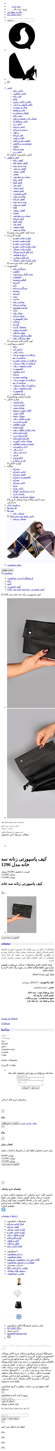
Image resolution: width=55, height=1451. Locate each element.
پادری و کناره (19, 460)
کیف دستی (18, 188)
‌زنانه (15, 346)
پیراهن (16, 132)
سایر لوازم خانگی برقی (24, 430)
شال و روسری (20, 107)
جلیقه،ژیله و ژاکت (22, 140)
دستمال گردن (19, 327)
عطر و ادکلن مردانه (22, 335)
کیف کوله (17, 182)
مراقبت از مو (19, 357)
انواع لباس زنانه (14, 1246)
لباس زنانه (18, 90)
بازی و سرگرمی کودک (24, 491)
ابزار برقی (18, 449)
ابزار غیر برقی (20, 452)
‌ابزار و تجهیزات (20, 446)
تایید (4, 1418)
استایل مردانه (19, 519)
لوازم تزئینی (18, 405)
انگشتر (16, 271)
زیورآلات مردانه (20, 288)
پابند (15, 285)
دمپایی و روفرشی (21, 177)
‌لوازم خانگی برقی (21, 419)
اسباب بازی (18, 494)
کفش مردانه (19, 199)
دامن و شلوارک (20, 121)
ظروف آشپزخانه (21, 438)
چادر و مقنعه (19, 110)
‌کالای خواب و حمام (22, 410)
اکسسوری (18, 369)
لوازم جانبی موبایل (22, 249)
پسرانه (16, 480)
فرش (15, 455)
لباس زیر (17, 124)
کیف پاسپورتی (20, 193)
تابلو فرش (18, 458)
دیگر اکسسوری (20, 318)
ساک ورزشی (19, 196)
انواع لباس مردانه (15, 1224)
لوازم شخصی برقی (22, 366)
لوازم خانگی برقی (15, 1235)
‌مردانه (16, 374)
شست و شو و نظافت (23, 444)
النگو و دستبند (19, 280)
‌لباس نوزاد (18, 488)
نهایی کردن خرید (28, 1123)
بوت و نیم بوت (20, 166)
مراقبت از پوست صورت (25, 360)
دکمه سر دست (20, 330)
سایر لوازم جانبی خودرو (24, 246)
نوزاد (15, 485)
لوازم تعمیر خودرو (21, 241)
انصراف (25, 1088)
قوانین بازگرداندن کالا (17, 1268)
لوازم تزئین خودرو (21, 243)
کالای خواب (18, 413)
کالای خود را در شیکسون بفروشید (23, 1259)
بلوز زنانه (17, 96)
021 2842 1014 (14, 1328)
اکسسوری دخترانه (22, 477)
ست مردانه (18, 149)
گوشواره (17, 277)
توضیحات (5, 943)
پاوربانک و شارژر (21, 257)
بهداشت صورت (20, 377)
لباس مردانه (19, 127)
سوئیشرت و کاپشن (22, 143)
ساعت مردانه (19, 305)
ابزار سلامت (19, 371)
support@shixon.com (17, 1333)
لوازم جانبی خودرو (22, 238)
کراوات (16, 321)
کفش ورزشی (19, 168)
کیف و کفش (13, 1240)
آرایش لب (17, 349)
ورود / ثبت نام (20, 9)
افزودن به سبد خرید (10, 937)
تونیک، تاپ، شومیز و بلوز (25, 118)
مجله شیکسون (14, 1257)
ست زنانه (17, 115)
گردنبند (16, 282)
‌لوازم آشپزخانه (20, 433)
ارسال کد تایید (8, 1401)
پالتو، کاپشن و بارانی (22, 104)
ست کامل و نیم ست (23, 274)
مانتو (15, 99)
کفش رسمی (19, 171)
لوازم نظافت (19, 424)
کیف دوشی (18, 191)
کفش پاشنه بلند (20, 163)
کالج (15, 207)
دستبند (16, 291)
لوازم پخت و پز (20, 421)
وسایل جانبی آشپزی (22, 441)
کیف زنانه (17, 179)
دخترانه (16, 469)
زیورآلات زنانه (19, 268)
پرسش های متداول (16, 1270)
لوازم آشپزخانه (14, 1238)
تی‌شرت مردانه (20, 129)
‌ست (15, 296)
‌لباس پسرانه (19, 483)
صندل (16, 174)
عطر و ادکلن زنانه (21, 338)
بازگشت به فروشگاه (10, 1123)
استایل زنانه (18, 513)
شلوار (15, 146)
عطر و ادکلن (19, 332)
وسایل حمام (19, 416)
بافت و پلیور (18, 138)
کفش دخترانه (19, 474)
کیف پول (17, 185)
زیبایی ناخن (18, 352)
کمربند (16, 324)
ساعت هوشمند (20, 307)
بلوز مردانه (18, 135)
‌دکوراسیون (18, 402)
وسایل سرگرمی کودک (24, 496)
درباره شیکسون (14, 1254)
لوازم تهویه (18, 427)
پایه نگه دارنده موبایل (23, 252)
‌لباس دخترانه (19, 471)
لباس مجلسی (19, 93)
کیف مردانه (18, 218)
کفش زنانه (18, 160)
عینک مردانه (19, 316)
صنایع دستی (18, 407)
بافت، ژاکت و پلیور (22, 102)
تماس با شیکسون (15, 1273)
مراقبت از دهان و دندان (24, 363)
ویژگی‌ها (5, 1029)
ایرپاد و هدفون (20, 255)
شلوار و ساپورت (21, 113)
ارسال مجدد (13, 1418)
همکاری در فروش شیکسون (20, 1262)
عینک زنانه (18, 313)
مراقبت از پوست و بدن (24, 355)
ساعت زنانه (18, 302)
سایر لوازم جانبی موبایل (24, 260)
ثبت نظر (35, 1088)
